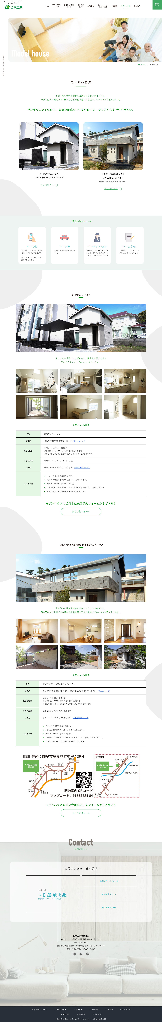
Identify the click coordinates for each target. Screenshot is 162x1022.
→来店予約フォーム (82, 467)
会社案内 (137, 6)
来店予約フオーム (109, 907)
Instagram (74, 954)
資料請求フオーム (109, 894)
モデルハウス (126, 6)
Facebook (80, 954)
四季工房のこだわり (39, 1009)
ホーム (46, 6)
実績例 (114, 6)
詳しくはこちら (47, 185)
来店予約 (66, 1014)
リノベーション (103, 5)
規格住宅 (80, 5)
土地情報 (90, 6)
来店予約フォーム (81, 511)
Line (87, 954)
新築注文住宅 (69, 5)
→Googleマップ (78, 441)
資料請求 (82, 1014)
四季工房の (56, 5)
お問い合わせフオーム (109, 881)
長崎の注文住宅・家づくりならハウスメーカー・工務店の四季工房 (81, 1019)
